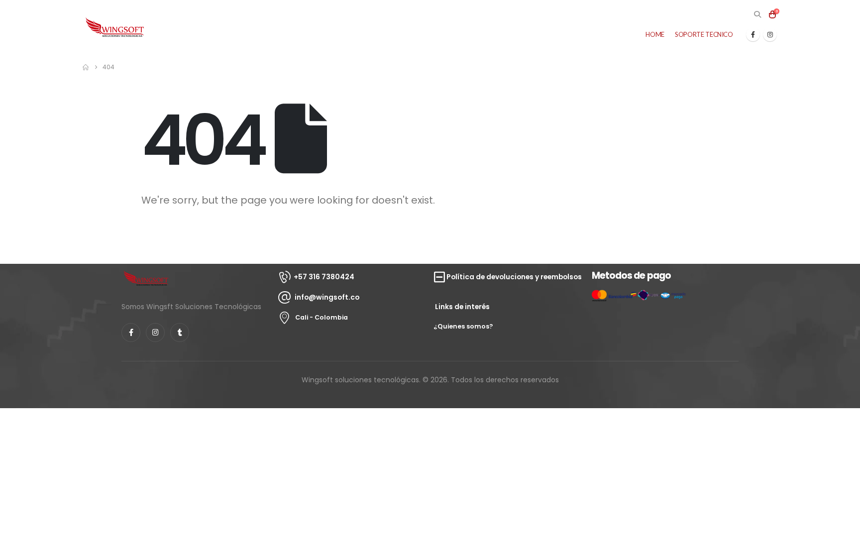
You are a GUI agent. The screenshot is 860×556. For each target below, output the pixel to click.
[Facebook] (753, 34)
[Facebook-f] (130, 332)
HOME (654, 34)
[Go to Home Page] (86, 67)
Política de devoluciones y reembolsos (514, 277)
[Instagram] (770, 34)
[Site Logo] (115, 27)
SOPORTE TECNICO (704, 34)
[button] (757, 14)
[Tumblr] (179, 332)
